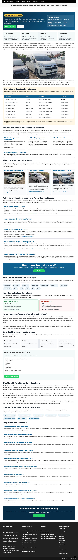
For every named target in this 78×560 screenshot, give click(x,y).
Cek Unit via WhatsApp (10, 26)
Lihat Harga (20, 26)
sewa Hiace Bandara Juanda (35, 213)
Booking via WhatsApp (39, 515)
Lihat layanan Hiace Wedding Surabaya (61, 191)
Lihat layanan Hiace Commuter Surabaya (12, 192)
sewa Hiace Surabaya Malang (36, 248)
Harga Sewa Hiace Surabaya (9, 415)
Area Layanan (10, 1)
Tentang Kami (35, 1)
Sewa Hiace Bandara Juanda (24, 415)
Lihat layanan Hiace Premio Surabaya (36, 191)
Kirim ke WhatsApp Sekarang (12, 376)
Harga (28, 1)
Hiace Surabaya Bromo (38, 415)
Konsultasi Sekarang (39, 270)
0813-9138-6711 (11, 546)
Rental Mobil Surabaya (34, 418)
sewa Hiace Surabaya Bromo (28, 236)
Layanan (17, 1)
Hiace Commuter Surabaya (9, 418)
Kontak (42, 1)
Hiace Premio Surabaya (64, 415)
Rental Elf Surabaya (22, 418)
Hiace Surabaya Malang (51, 415)
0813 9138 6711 (64, 558)
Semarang (34, 538)
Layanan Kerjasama (72, 558)
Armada (23, 1)
